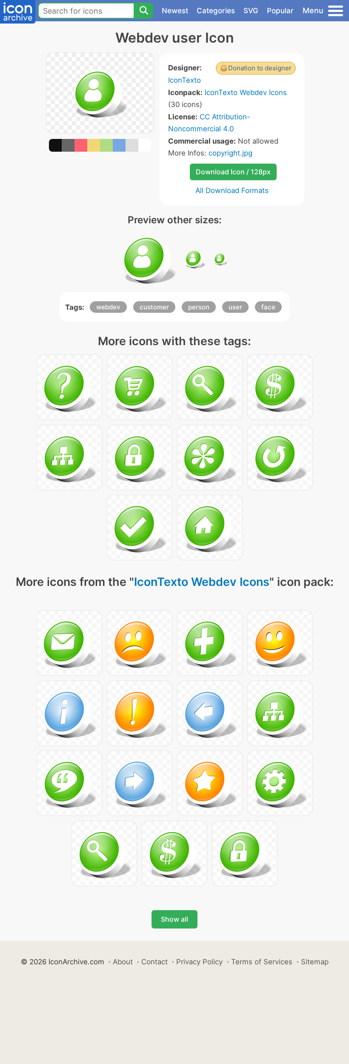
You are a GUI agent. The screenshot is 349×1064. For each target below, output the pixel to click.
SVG (250, 10)
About (123, 961)
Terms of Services (261, 961)
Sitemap (315, 961)
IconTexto (184, 80)
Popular (280, 10)
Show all (174, 919)
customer (154, 307)
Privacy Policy (199, 961)
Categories (216, 10)
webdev (108, 307)
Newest (175, 10)
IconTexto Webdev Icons (246, 92)
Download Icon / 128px (233, 171)
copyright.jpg (230, 153)
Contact (154, 961)
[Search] (143, 11)
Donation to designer (260, 68)
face (268, 307)
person (198, 307)
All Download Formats (232, 190)
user (235, 307)
